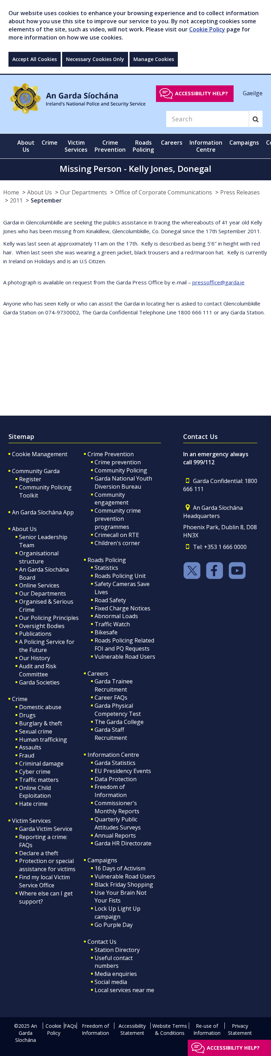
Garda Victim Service (45, 829)
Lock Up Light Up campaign (117, 913)
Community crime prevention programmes (118, 519)
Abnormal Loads (116, 616)
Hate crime (33, 804)
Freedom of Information (111, 791)
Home (11, 192)
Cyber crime (34, 772)
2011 (16, 200)
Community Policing (121, 470)
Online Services (39, 585)
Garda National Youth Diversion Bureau (123, 482)
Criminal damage (41, 763)
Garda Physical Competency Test (118, 710)
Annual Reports (115, 835)
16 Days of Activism (120, 868)
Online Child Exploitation (35, 792)
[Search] (256, 119)
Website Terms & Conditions (169, 1029)
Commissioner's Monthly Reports (117, 807)
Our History (34, 658)
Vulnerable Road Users (125, 656)
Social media (111, 982)
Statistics (106, 568)
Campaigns (102, 860)
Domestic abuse (40, 707)
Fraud (26, 755)
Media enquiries (116, 974)
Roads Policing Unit (120, 576)
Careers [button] (171, 142)
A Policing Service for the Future (46, 646)
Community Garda (36, 471)
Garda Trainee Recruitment (114, 685)
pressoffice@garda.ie (218, 282)
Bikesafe (106, 632)
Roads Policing (107, 560)
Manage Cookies (153, 59)
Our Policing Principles (49, 618)
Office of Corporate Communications (163, 192)
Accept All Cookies (34, 59)
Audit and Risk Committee (37, 670)
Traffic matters (39, 780)
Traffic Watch (112, 624)
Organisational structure (39, 557)
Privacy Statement (240, 1029)
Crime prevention (118, 462)
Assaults (30, 747)
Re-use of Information (207, 1029)
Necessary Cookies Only (95, 59)
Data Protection (116, 779)
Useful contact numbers (114, 962)
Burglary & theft (40, 723)
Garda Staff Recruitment (111, 734)
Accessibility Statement (132, 1029)
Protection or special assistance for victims (47, 865)
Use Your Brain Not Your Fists (120, 897)
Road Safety (110, 600)
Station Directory (117, 950)
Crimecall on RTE (117, 535)
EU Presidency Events (123, 771)
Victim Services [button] (76, 146)
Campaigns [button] (244, 142)
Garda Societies (39, 682)
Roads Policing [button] (143, 146)
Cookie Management (39, 454)
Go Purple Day (114, 925)
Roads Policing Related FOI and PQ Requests (124, 644)
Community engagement (111, 499)
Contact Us (102, 942)
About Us (39, 192)
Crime (20, 699)
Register (30, 479)
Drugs (27, 715)
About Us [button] (26, 146)
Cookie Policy (207, 29)
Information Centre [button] (205, 146)
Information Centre (113, 755)
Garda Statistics (115, 763)
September (46, 200)
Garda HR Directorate (123, 843)
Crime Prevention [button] (110, 146)
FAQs (70, 1025)
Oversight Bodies (42, 626)
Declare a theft (38, 853)
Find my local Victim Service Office (44, 881)
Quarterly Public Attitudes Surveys (118, 823)
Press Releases (240, 192)
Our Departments (83, 192)
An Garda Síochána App (43, 512)
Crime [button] (50, 142)
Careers (98, 673)
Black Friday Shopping (124, 884)
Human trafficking (43, 739)
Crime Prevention (111, 454)
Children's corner (117, 543)
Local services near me (124, 990)
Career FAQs (111, 697)
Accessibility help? (201, 93)
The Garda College (119, 722)
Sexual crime (35, 731)
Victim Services (31, 821)
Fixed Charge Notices (122, 608)
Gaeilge (253, 93)
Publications (35, 634)
